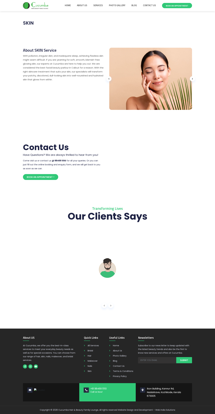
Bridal (90, 350)
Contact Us (149, 5)
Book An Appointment (177, 5)
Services (98, 5)
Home (68, 5)
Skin (90, 371)
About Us (82, 5)
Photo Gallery (117, 5)
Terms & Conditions (123, 371)
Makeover (93, 360)
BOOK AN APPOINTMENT (40, 177)
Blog (134, 5)
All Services (93, 345)
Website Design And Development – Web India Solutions (146, 409)
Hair (89, 355)
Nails (90, 366)
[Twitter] (25, 366)
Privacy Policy (120, 376)
